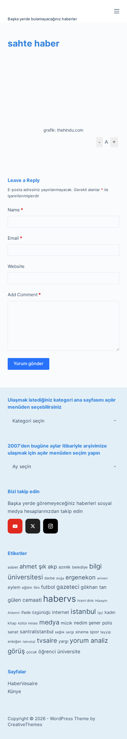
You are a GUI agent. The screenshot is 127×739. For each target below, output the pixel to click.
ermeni (102, 578)
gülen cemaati (25, 600)
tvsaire (47, 640)
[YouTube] (15, 526)
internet (60, 612)
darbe (49, 578)
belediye (80, 567)
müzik (66, 623)
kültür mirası (28, 623)
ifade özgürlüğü (36, 612)
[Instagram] (50, 526)
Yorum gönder (28, 363)
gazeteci (67, 587)
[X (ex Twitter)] (32, 526)
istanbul (83, 611)
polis (107, 623)
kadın (110, 612)
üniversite (68, 652)
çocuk (31, 652)
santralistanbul (36, 631)
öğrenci (47, 652)
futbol (48, 587)
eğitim (27, 587)
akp (52, 567)
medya (49, 622)
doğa (60, 578)
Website (16, 266)
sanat (13, 631)
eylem (14, 587)
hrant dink (85, 601)
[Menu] (116, 11)
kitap (12, 623)
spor (94, 631)
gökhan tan (94, 587)
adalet (13, 567)
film (37, 587)
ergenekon (81, 577)
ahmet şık (32, 566)
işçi (100, 613)
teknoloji (29, 642)
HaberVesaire (23, 683)
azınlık (64, 566)
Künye (14, 691)
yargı (63, 641)
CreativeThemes (25, 724)
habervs (59, 599)
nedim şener (87, 623)
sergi (70, 632)
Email (15, 238)
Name (15, 210)
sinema (81, 631)
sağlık (59, 632)
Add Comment (24, 294)
